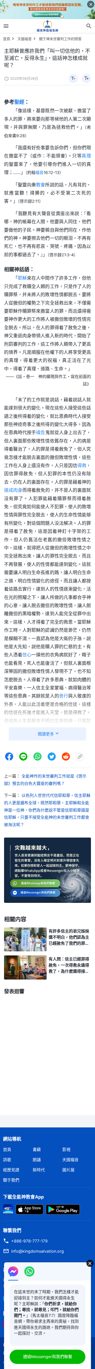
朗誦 (37, 1159)
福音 (39, 172)
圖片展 (68, 1169)
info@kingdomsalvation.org (37, 1251)
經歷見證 (11, 1169)
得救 (81, 465)
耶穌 (22, 278)
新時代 (39, 1169)
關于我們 (11, 1180)
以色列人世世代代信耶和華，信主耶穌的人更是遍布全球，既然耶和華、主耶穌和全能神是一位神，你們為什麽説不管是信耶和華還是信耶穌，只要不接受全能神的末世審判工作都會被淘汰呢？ (47, 810)
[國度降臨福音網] (47, 26)
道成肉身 (13, 490)
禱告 (40, 432)
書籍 (37, 1149)
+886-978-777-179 (29, 1241)
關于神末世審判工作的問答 (60, 39)
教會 (40, 184)
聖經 (19, 102)
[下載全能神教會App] (8, 1208)
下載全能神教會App (23, 1197)
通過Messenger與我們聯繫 (47, 1356)
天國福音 (24, 39)
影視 (66, 1149)
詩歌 (7, 1159)
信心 (26, 654)
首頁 (6, 39)
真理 (86, 156)
